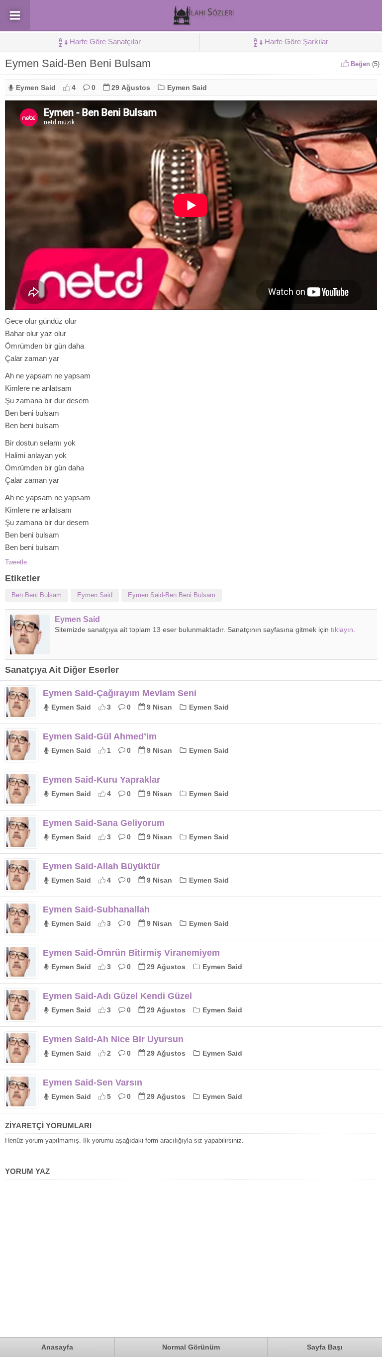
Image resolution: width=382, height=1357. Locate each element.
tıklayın (342, 629)
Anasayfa (57, 1347)
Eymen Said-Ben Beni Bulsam (171, 595)
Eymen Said (36, 87)
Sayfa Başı (325, 1347)
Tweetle (16, 562)
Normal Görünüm (191, 1347)
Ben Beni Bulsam (36, 595)
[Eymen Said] (30, 650)
